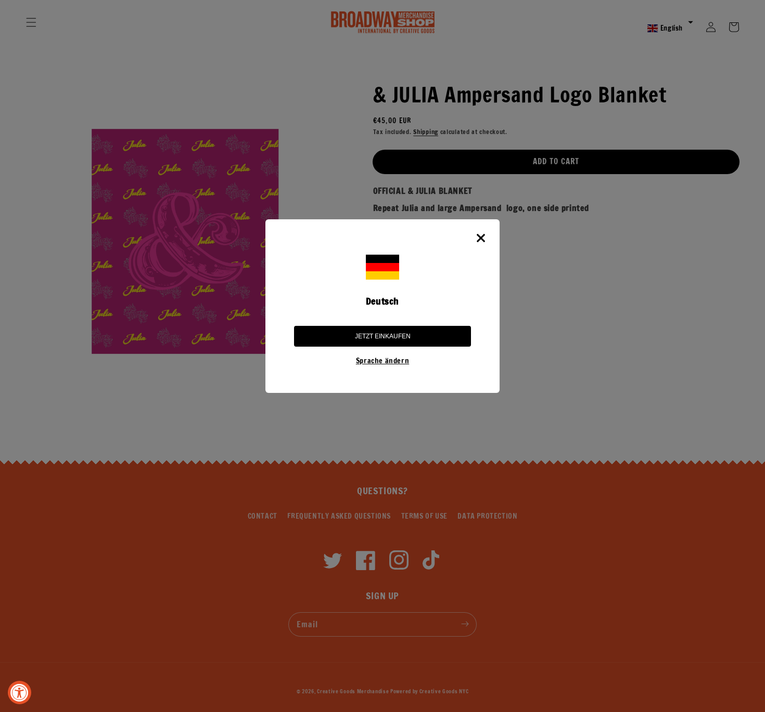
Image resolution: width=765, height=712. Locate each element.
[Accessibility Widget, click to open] (19, 692)
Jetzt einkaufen (383, 336)
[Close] (480, 238)
